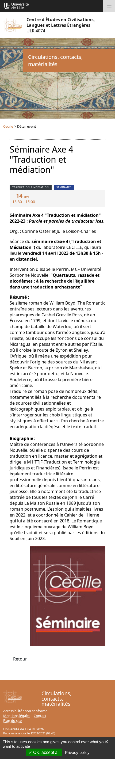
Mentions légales (16, 715)
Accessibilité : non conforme (25, 710)
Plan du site (12, 720)
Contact (40, 715)
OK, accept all (46, 752)
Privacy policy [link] (77, 752)
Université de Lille (17, 729)
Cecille (8, 126)
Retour (20, 659)
